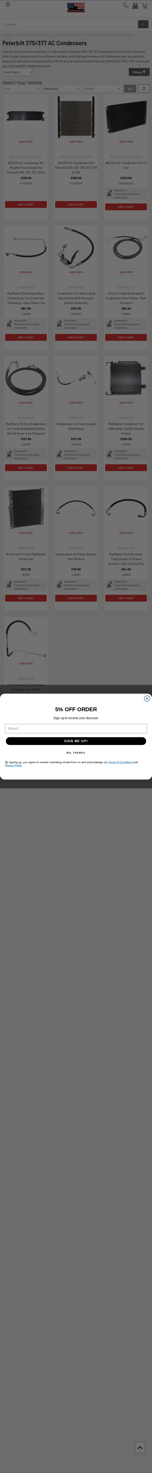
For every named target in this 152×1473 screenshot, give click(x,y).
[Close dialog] (147, 698)
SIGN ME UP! (76, 741)
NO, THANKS (76, 752)
